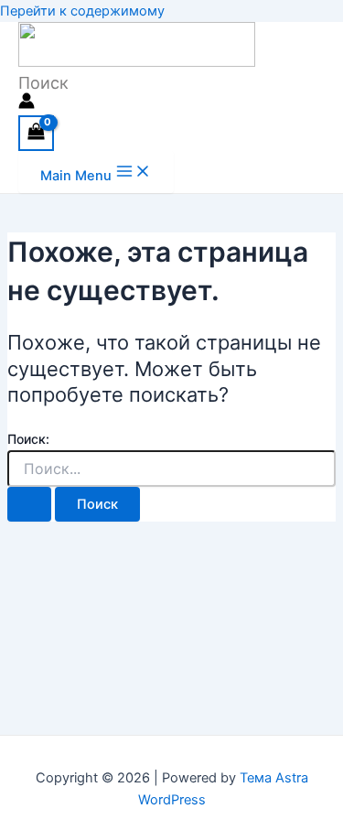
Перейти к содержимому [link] (82, 11)
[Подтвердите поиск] (29, 505)
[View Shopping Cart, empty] (36, 133)
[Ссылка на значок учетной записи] (26, 103)
